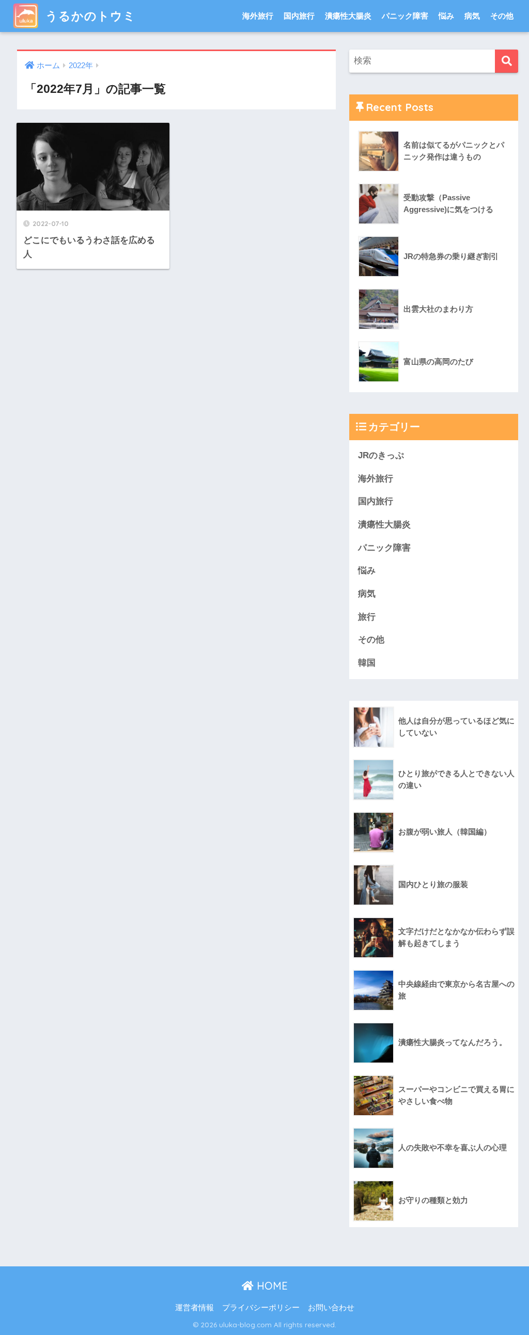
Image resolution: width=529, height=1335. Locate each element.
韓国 (367, 663)
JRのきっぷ (381, 455)
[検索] (506, 61)
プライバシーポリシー (261, 1308)
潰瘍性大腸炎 (348, 15)
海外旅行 (257, 15)
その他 (502, 15)
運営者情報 (194, 1308)
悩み (446, 15)
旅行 (367, 617)
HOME (271, 1285)
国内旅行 (299, 15)
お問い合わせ (331, 1308)
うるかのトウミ (89, 15)
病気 (472, 15)
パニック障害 (405, 15)
